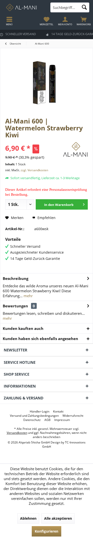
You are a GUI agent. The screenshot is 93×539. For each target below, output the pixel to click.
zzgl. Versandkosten (34, 170)
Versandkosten (17, 433)
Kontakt (58, 412)
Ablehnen (28, 518)
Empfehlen (46, 217)
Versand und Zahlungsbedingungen (34, 416)
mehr (28, 295)
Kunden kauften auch (23, 328)
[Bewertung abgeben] (33, 141)
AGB (47, 420)
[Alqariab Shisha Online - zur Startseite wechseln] (23, 7)
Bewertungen (15, 305)
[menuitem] (83, 21)
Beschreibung (15, 278)
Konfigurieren (46, 531)
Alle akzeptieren (58, 518)
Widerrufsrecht (72, 416)
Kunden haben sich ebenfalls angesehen (40, 338)
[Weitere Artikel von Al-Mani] (75, 150)
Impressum (62, 420)
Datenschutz (32, 420)
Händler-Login (39, 412)
